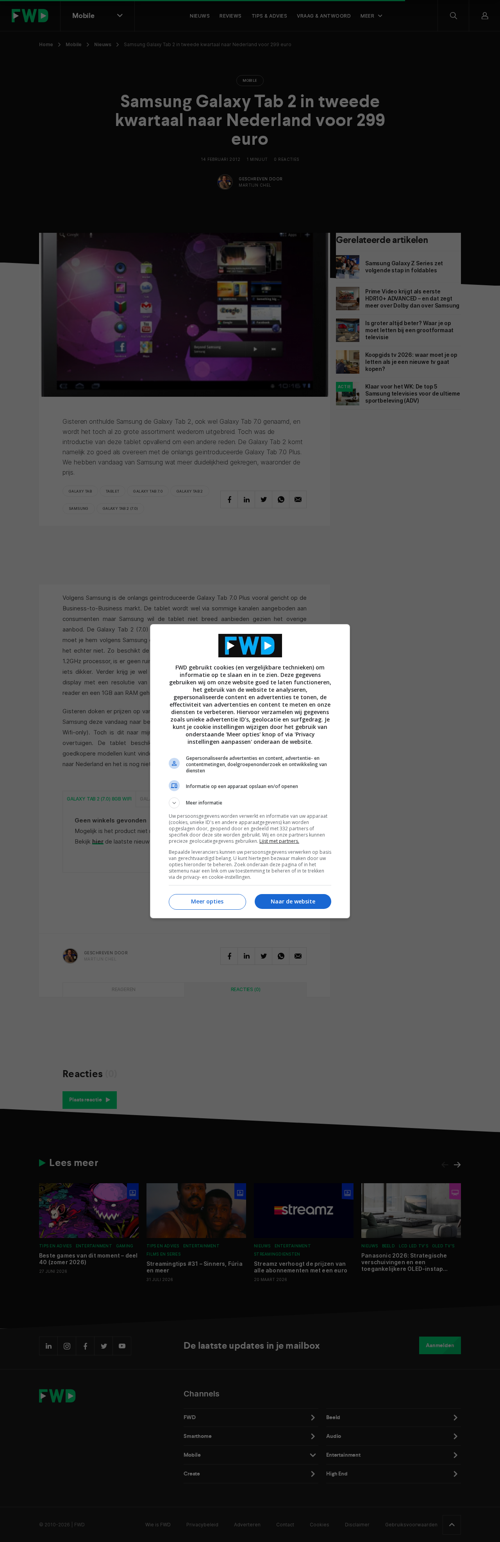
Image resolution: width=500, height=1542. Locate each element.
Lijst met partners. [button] (279, 841)
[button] (250, 802)
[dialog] (250, 771)
